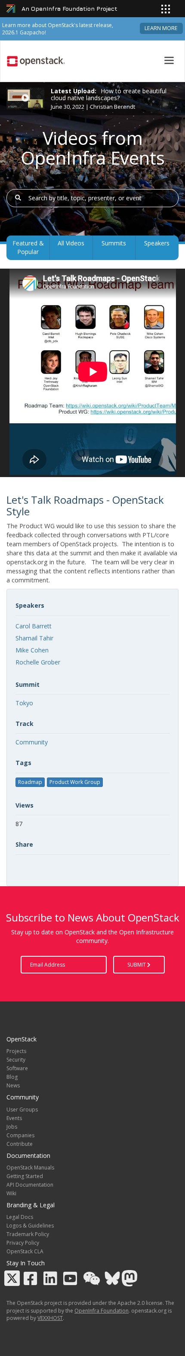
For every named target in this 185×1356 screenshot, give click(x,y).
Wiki (11, 1193)
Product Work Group (74, 782)
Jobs (11, 1126)
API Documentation (29, 1184)
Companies (20, 1135)
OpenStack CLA (24, 1251)
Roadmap (30, 782)
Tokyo (24, 703)
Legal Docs (19, 1217)
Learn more (161, 28)
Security (15, 1059)
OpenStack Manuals (30, 1167)
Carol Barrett (33, 626)
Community (31, 742)
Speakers (157, 243)
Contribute (19, 1144)
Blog (12, 1077)
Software (17, 1068)
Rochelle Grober (37, 662)
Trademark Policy (27, 1234)
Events (14, 1118)
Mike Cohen (32, 650)
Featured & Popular (28, 247)
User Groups (22, 1109)
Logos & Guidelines (30, 1225)
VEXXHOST (50, 1318)
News (13, 1085)
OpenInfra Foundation (101, 1310)
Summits (114, 243)
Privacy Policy (22, 1242)
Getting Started (24, 1176)
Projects (16, 1051)
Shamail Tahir (34, 638)
